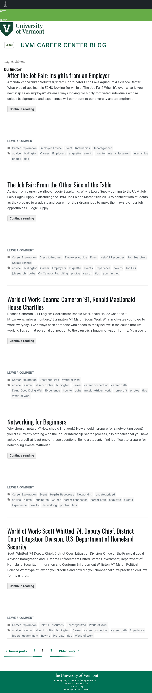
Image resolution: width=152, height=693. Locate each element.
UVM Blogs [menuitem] (5, 4)
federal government (25, 635)
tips (26, 158)
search (87, 273)
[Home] (22, 35)
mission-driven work (97, 390)
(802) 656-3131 (89, 680)
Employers (59, 153)
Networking (84, 494)
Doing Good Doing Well (27, 390)
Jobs (32, 273)
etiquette (75, 153)
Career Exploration (24, 148)
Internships (82, 148)
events (88, 153)
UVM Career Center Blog (63, 45)
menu (9, 44)
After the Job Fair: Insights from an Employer (58, 75)
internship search (119, 153)
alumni (28, 385)
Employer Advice (51, 148)
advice (16, 153)
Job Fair (130, 268)
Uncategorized (102, 148)
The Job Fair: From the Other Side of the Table (59, 184)
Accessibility (76, 686)
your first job (111, 273)
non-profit (120, 390)
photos (16, 158)
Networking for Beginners (36, 421)
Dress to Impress (51, 257)
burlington (30, 153)
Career (44, 153)
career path (119, 385)
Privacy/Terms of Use (76, 689)
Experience (103, 268)
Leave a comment (20, 141)
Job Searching (137, 257)
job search (19, 273)
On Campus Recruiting (53, 273)
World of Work (71, 379)
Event (68, 148)
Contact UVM (71, 683)
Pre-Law (58, 635)
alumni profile (44, 385)
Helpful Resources (112, 257)
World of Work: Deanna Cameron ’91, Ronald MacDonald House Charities (71, 303)
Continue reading (23, 109)
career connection (96, 385)
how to (100, 153)
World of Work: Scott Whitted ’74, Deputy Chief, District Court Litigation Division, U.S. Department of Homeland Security (70, 538)
